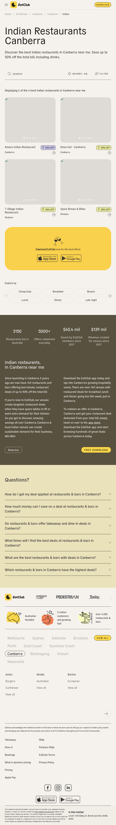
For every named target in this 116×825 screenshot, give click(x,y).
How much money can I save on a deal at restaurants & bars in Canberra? (51, 508)
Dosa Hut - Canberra (72, 147)
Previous (6, 295)
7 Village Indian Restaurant (14, 210)
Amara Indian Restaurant (20, 147)
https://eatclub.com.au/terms (44, 812)
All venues (21, 13)
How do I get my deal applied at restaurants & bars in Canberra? (53, 494)
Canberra (9, 152)
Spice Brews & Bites (72, 209)
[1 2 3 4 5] (30, 120)
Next (109, 295)
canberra (37, 13)
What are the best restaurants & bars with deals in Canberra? (50, 557)
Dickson (9, 217)
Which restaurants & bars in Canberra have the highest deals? (51, 569)
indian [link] (66, 13)
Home (8, 13)
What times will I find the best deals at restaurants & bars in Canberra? (49, 542)
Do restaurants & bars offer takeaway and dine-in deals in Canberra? (48, 525)
